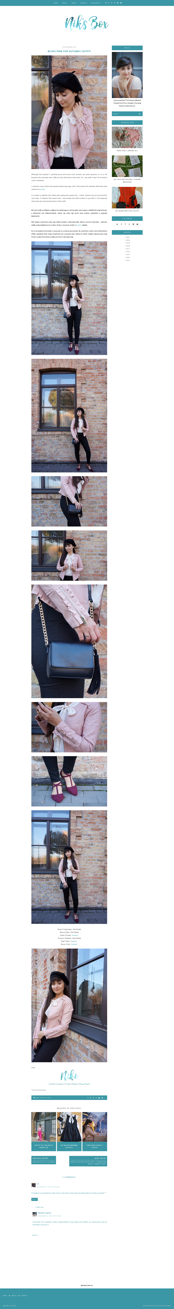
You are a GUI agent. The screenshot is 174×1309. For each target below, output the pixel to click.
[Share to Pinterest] (96, 1098)
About (64, 3)
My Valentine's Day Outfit (127, 211)
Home (56, 3)
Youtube (68, 1084)
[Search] (139, 113)
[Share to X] (90, 1098)
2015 (128, 254)
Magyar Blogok (84, 1084)
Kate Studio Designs (162, 1305)
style (49, 1097)
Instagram (60, 1084)
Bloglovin (75, 1084)
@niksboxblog (87, 1285)
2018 (128, 246)
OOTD (37, 1097)
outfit (43, 1097)
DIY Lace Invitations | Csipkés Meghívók (127, 180)
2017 (128, 249)
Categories (95, 3)
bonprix (42, 189)
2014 (128, 257)
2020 (128, 240)
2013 (128, 260)
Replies (40, 1207)
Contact (83, 3)
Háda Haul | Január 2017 (127, 150)
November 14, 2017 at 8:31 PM (48, 1187)
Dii (38, 1184)
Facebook (52, 1084)
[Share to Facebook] (88, 1098)
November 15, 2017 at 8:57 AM (49, 1216)
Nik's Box (12, 1305)
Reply (34, 1199)
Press (74, 3)
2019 (128, 243)
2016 (128, 251)
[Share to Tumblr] (93, 1098)
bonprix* (75, 935)
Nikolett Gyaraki (44, 1213)
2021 (128, 237)
